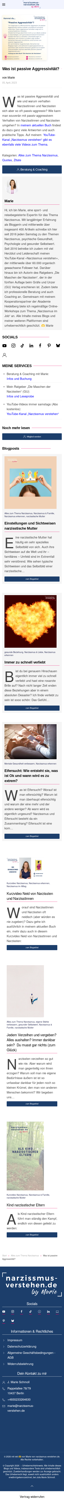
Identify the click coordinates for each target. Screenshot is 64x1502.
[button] (3, 4)
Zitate (17, 160)
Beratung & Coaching (33, 169)
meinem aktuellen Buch (36, 125)
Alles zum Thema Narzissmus (38, 155)
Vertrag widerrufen (32, 1496)
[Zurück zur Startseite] (32, 4)
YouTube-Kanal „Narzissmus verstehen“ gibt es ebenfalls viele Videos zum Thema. (29, 139)
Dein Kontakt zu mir (32, 1373)
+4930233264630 (19, 1399)
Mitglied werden (34, 436)
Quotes (7, 160)
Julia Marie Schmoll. (45, 1477)
